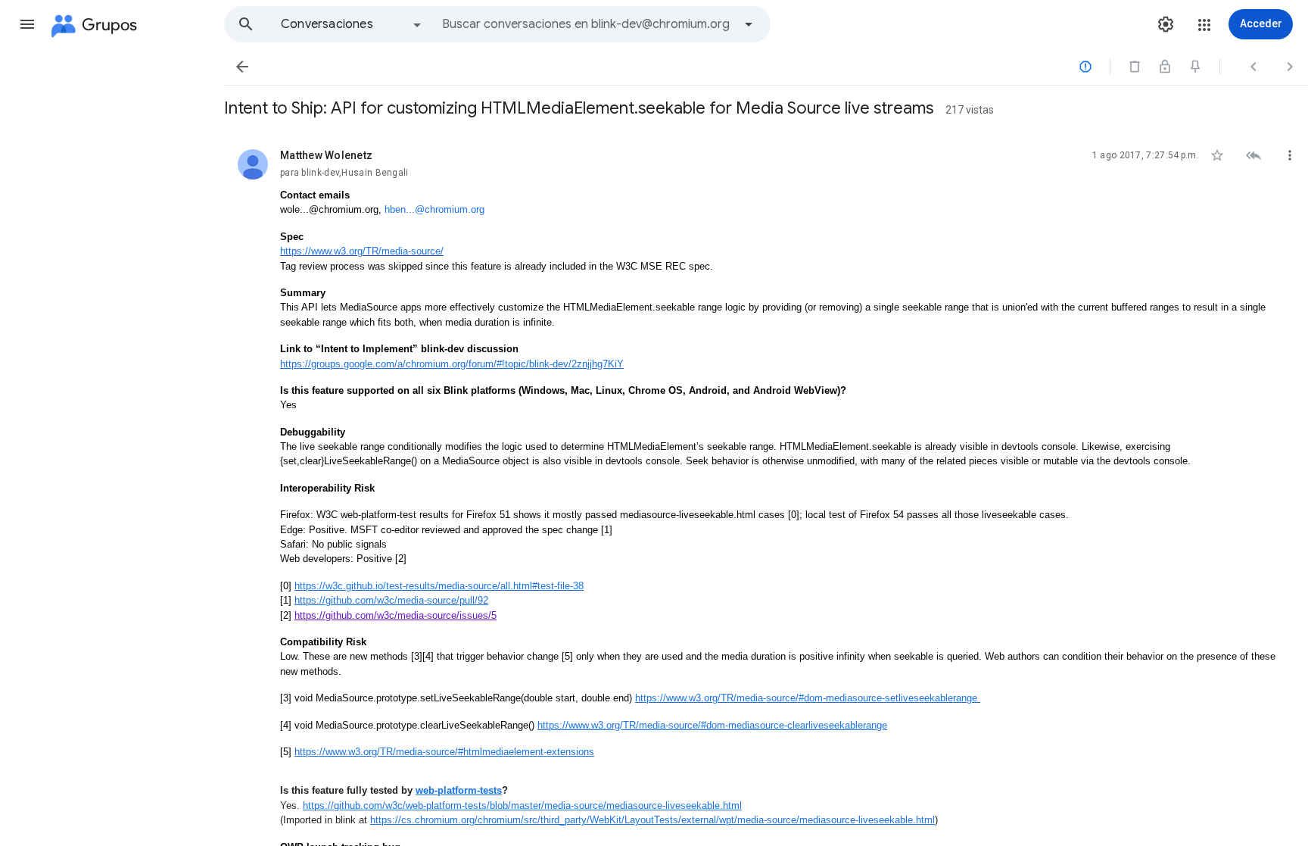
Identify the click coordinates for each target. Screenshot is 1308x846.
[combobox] (587, 24)
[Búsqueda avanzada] (748, 24)
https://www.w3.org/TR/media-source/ (362, 251)
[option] (352, 24)
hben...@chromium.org (434, 209)
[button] (27, 24)
